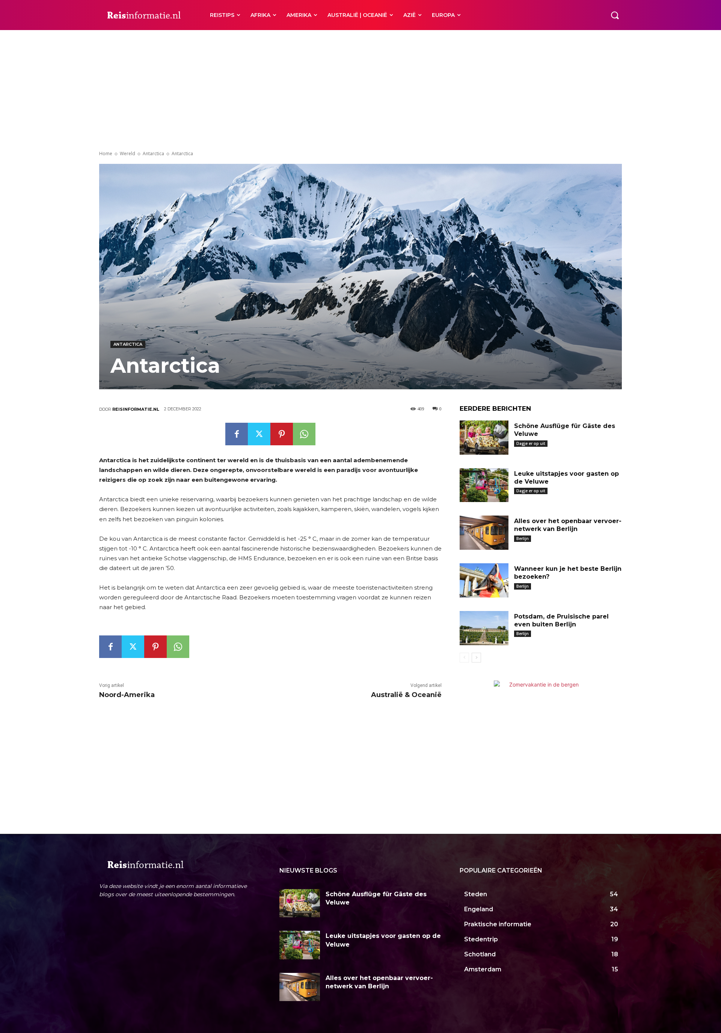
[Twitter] (259, 434)
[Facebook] (236, 434)
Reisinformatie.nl (135, 409)
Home (105, 153)
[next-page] (476, 657)
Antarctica (153, 153)
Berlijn (522, 538)
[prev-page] (464, 657)
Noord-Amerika (127, 695)
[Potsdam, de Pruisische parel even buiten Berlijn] (484, 628)
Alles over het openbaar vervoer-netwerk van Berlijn (567, 524)
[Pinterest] (281, 434)
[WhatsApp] (304, 434)
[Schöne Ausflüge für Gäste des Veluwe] (484, 437)
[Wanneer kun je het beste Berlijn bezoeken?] (484, 580)
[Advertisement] (360, 86)
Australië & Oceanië (406, 695)
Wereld (127, 153)
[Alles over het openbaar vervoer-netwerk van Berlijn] (484, 533)
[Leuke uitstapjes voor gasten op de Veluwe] (484, 485)
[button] (615, 15)
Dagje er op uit (530, 443)
